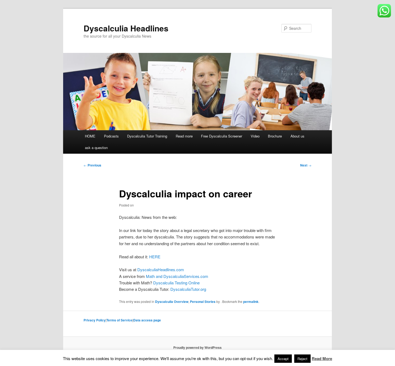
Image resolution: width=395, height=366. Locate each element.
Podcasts (111, 136)
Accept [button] (283, 358)
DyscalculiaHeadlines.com (160, 269)
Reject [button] (302, 358)
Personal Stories (203, 301)
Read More (322, 358)
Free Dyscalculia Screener (221, 136)
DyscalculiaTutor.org (188, 289)
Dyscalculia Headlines (126, 28)
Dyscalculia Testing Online (176, 282)
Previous (92, 165)
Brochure (275, 136)
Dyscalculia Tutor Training (147, 136)
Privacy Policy (95, 320)
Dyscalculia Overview (171, 301)
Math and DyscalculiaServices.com (177, 276)
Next (305, 165)
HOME (90, 136)
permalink (250, 301)
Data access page (147, 320)
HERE (154, 256)
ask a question (96, 147)
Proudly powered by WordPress (197, 347)
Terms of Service (119, 320)
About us (297, 136)
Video (255, 136)
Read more (184, 136)
